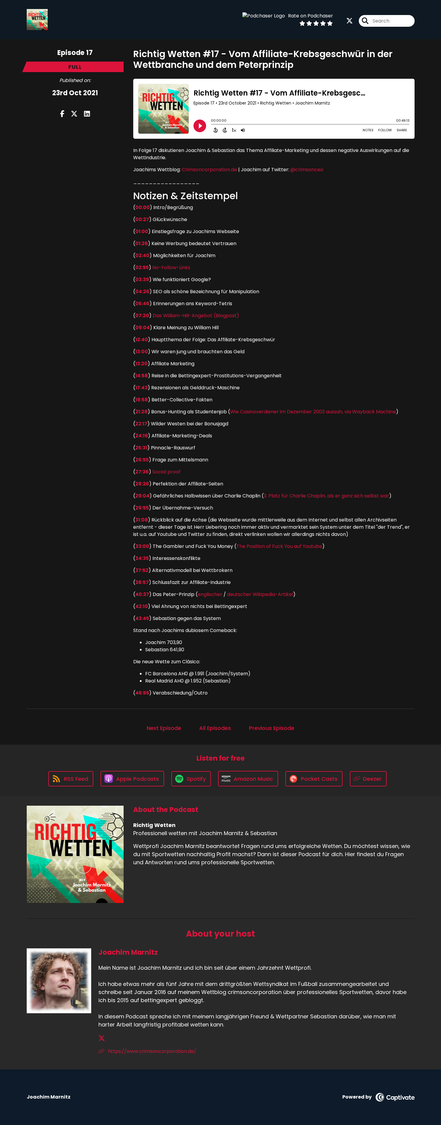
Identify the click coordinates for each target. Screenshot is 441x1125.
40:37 (142, 594)
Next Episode (164, 728)
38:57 (142, 582)
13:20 (141, 363)
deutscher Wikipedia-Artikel (260, 594)
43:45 (142, 618)
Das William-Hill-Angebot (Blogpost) (195, 315)
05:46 (142, 303)
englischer (210, 594)
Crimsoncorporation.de (209, 169)
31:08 (141, 519)
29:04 (142, 495)
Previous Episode (271, 728)
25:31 (141, 447)
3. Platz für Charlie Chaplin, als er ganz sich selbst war (326, 495)
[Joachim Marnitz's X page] (101, 1038)
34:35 (142, 558)
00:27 (142, 219)
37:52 (141, 570)
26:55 (142, 459)
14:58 (141, 375)
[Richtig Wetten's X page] (349, 21)
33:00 (142, 546)
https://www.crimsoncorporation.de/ (151, 1051)
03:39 (142, 279)
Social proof (166, 471)
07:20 (142, 315)
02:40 (142, 255)
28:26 (142, 483)
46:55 (142, 692)
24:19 (141, 435)
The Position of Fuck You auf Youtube (279, 546)
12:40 (141, 339)
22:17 (141, 423)
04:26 (142, 291)
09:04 (142, 327)
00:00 (142, 207)
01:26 (141, 243)
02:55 (142, 267)
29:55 (142, 507)
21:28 (141, 411)
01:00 (141, 231)
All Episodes (215, 728)
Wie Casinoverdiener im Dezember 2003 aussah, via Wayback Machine (313, 411)
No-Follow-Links (171, 267)
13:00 (141, 351)
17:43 (141, 387)
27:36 (142, 471)
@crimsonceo (306, 169)
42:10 (141, 606)
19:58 (141, 399)
